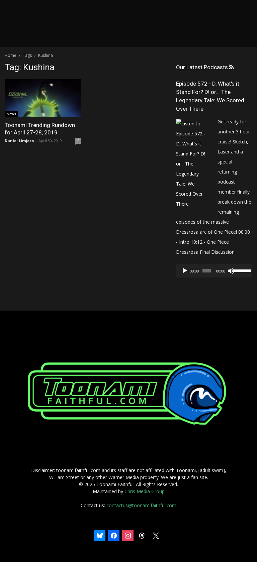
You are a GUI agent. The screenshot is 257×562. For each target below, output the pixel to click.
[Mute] (231, 270)
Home (10, 55)
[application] (214, 270)
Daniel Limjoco (19, 140)
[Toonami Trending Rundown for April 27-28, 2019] (43, 98)
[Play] (184, 270)
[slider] (241, 270)
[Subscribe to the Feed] (231, 67)
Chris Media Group (144, 491)
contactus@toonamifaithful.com (141, 505)
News (11, 114)
